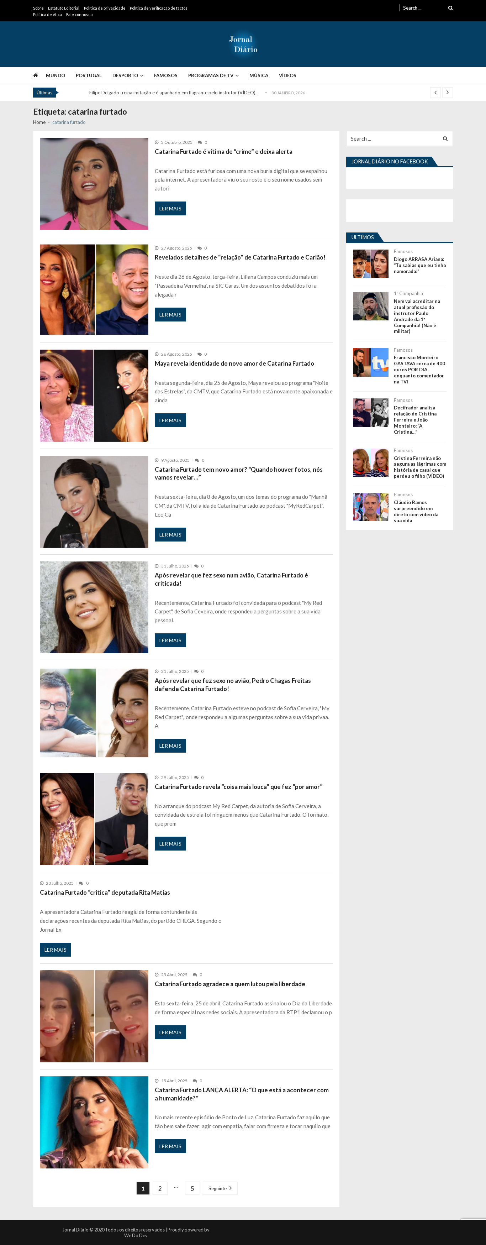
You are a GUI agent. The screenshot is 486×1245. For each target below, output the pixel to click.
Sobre (38, 8)
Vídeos (287, 75)
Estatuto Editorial (63, 8)
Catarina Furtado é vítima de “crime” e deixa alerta (223, 151)
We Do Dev (136, 1235)
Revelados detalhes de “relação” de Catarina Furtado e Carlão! (240, 257)
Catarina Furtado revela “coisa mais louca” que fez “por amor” (239, 786)
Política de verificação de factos (158, 8)
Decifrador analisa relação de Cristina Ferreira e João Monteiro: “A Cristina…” (415, 420)
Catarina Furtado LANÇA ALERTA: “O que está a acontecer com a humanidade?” (242, 1094)
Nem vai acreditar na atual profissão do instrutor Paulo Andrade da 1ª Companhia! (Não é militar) (417, 316)
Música (258, 75)
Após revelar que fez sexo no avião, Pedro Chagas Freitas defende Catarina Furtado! (233, 684)
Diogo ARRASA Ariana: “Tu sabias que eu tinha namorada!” (420, 265)
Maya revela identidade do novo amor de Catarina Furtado (234, 363)
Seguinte (217, 1188)
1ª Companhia (408, 293)
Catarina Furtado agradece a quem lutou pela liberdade (230, 984)
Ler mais (170, 208)
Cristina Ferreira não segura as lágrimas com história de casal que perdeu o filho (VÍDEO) (420, 467)
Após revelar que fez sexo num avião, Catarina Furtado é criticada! (231, 579)
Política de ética (47, 14)
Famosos (166, 75)
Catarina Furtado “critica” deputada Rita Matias (105, 892)
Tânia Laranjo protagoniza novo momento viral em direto (148, 92)
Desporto (125, 75)
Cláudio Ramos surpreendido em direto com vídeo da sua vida (416, 511)
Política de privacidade (105, 8)
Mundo (55, 75)
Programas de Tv (210, 75)
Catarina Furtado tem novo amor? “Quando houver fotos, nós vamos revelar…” (239, 473)
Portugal (89, 75)
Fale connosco (79, 14)
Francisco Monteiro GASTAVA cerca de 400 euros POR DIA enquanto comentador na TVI (419, 370)
